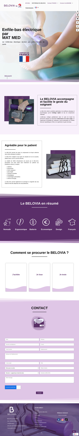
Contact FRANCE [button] (51, 3)
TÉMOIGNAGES (29, 8)
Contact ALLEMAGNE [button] (65, 3)
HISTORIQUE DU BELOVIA (39, 3)
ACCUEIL (27, 3)
